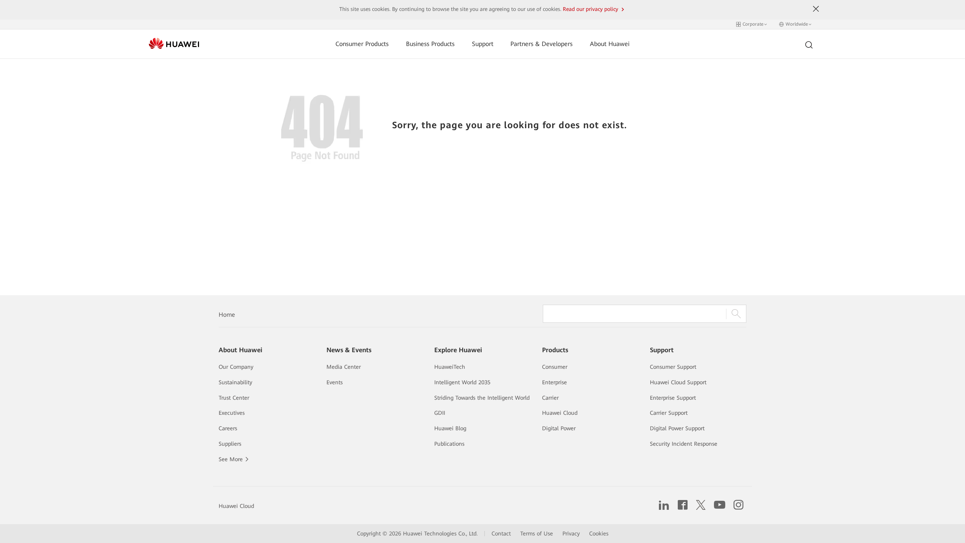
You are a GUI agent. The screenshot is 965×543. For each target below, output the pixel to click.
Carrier (550, 397)
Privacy (571, 533)
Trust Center (234, 397)
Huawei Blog (450, 428)
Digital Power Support (677, 428)
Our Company (236, 367)
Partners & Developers (541, 44)
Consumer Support (673, 367)
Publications (449, 443)
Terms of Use (536, 533)
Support (482, 44)
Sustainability (235, 382)
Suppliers (230, 443)
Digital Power (559, 428)
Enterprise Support (673, 397)
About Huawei (610, 44)
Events (334, 382)
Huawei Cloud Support (678, 382)
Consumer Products (362, 44)
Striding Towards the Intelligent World (482, 397)
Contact (501, 533)
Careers (228, 428)
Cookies (598, 533)
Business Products (430, 44)
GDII (439, 413)
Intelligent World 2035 (462, 382)
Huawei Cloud (559, 413)
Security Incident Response (683, 443)
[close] (816, 9)
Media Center (343, 367)
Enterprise (554, 382)
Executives (232, 413)
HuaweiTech (449, 367)
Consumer (554, 367)
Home (227, 314)
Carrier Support (669, 413)
